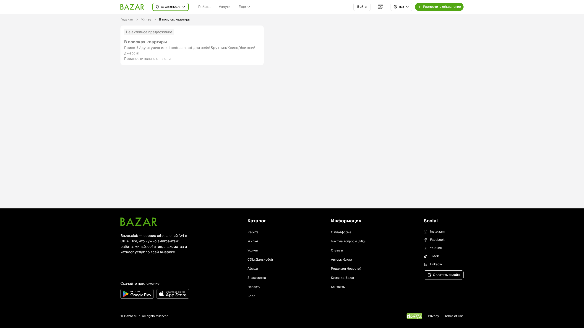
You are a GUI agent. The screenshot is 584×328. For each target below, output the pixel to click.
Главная (126, 19)
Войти (362, 7)
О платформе (341, 232)
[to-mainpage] (138, 222)
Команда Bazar (342, 278)
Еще (242, 6)
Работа (204, 6)
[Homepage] (132, 7)
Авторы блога (341, 259)
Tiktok (434, 256)
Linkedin (436, 264)
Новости (254, 287)
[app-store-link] (172, 294)
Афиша (253, 268)
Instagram (437, 231)
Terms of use (454, 316)
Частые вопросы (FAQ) (348, 241)
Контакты (338, 287)
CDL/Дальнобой (260, 259)
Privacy (433, 316)
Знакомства (257, 278)
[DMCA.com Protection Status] (414, 316)
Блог (251, 296)
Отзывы (337, 250)
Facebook (437, 240)
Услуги (224, 6)
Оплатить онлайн (446, 275)
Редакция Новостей (346, 268)
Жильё (253, 241)
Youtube (436, 248)
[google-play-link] (137, 294)
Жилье (146, 19)
